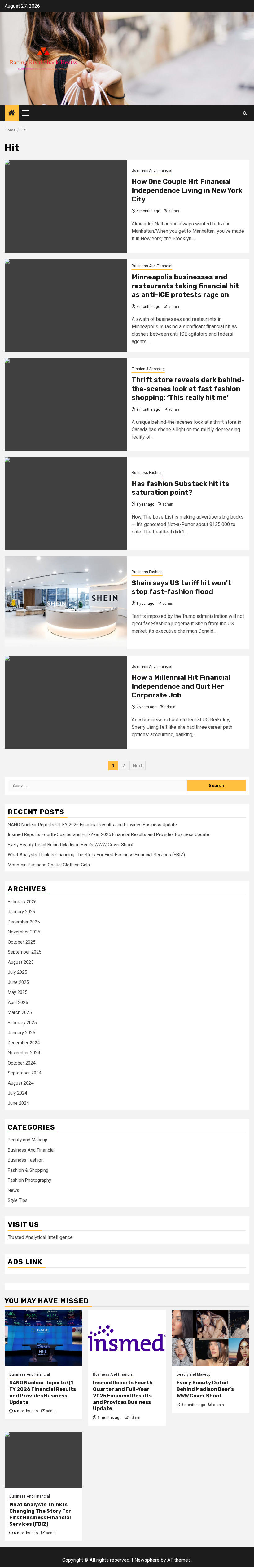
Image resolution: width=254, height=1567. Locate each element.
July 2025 (17, 972)
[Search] (245, 113)
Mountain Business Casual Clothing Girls (49, 865)
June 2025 (18, 982)
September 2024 (24, 1073)
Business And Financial (152, 170)
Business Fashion (147, 473)
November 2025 (24, 932)
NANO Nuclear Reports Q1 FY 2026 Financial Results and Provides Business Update (92, 824)
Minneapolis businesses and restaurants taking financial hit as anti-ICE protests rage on (185, 286)
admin (173, 211)
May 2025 (17, 992)
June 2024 (18, 1103)
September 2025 (24, 952)
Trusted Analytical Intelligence (40, 1237)
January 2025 (21, 1032)
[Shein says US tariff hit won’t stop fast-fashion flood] (66, 602)
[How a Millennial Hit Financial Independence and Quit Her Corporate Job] (66, 702)
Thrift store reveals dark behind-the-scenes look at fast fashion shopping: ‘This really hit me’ (188, 389)
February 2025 (22, 1022)
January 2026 (21, 911)
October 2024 (21, 1063)
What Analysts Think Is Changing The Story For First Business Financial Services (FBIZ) (96, 854)
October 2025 (21, 942)
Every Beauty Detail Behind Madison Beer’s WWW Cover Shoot (71, 845)
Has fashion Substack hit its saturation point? (180, 488)
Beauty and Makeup (27, 1140)
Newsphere (147, 1560)
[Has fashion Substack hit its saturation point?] (66, 503)
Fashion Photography (29, 1180)
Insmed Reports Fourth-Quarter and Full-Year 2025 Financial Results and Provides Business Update (108, 834)
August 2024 (20, 1083)
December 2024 (24, 1043)
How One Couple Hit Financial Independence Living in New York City (187, 190)
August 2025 (20, 962)
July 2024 (17, 1093)
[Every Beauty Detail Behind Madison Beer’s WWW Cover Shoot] (210, 1338)
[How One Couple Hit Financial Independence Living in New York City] (66, 206)
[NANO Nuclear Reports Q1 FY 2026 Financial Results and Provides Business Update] (43, 1338)
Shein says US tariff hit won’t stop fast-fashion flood (181, 587)
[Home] (11, 113)
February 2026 (22, 902)
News (13, 1190)
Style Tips (18, 1200)
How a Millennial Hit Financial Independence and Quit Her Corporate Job (181, 686)
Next (137, 765)
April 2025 (18, 1002)
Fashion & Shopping (148, 369)
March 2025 (20, 1012)
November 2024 (24, 1053)
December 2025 (24, 922)
